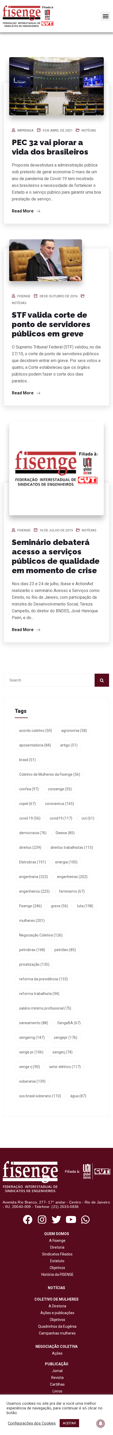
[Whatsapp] (85, 1219)
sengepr (65, 1037)
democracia (33, 833)
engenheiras (72, 877)
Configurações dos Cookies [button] (32, 1423)
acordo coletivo (35, 730)
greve (59, 906)
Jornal (57, 1371)
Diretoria (56, 1247)
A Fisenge (56, 1240)
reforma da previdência (43, 979)
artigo (69, 745)
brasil (27, 760)
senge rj (29, 1067)
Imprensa (25, 130)
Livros (57, 1391)
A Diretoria (56, 1306)
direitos (30, 847)
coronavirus (59, 804)
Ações (56, 1353)
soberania (32, 1081)
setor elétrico (65, 1067)
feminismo (72, 891)
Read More (23, 211)
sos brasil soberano (40, 1096)
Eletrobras (32, 862)
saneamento (33, 1023)
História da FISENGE (57, 1274)
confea (29, 789)
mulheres (32, 920)
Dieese (65, 833)
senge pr (31, 1052)
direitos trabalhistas (71, 847)
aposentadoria (35, 745)
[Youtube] (71, 1219)
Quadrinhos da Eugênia (56, 1326)
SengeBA (69, 1023)
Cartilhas (57, 1384)
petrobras (32, 950)
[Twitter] (56, 1219)
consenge (60, 789)
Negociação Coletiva (41, 935)
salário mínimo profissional (45, 1008)
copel (27, 804)
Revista (57, 1377)
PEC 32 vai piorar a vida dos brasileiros (50, 147)
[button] (105, 16)
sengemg (32, 1037)
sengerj (63, 1052)
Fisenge (23, 296)
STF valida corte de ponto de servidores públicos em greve (51, 324)
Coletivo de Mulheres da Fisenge (49, 774)
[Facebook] (27, 1219)
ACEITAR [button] (69, 1423)
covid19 (61, 818)
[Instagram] (42, 1219)
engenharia (33, 877)
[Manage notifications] (100, 1423)
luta (85, 906)
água (78, 1096)
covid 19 (29, 818)
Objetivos (56, 1268)
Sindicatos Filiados (56, 1254)
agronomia (74, 730)
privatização (34, 964)
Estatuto (56, 1261)
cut (87, 818)
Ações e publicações (56, 1313)
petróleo (65, 950)
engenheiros (34, 891)
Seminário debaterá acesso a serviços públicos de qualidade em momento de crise (56, 556)
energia (66, 862)
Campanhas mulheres (56, 1333)
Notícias (88, 130)
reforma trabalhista (39, 994)
